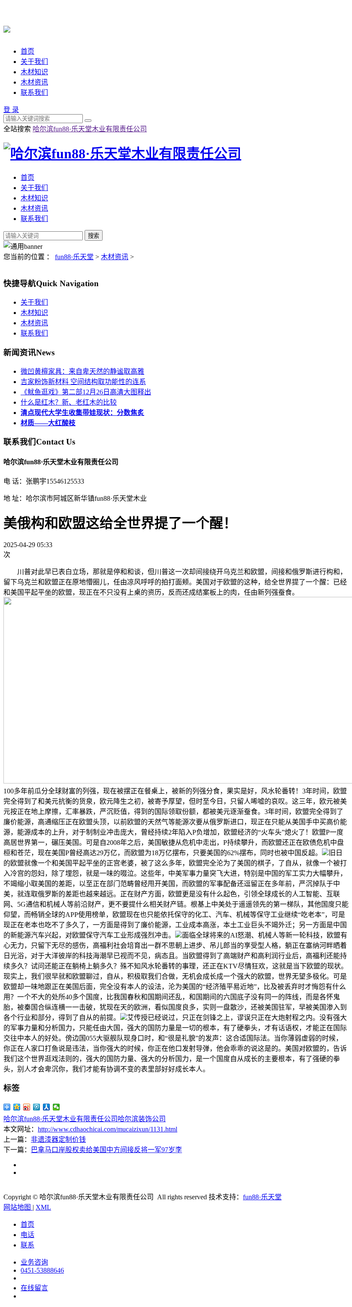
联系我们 (34, 92)
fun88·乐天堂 (74, 256)
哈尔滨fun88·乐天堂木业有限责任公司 (90, 129)
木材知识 (34, 72)
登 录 (11, 109)
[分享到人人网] (46, 1107)
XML (43, 1207)
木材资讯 (34, 82)
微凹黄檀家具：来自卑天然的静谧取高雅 (82, 371)
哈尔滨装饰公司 (142, 1118)
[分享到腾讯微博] (36, 1107)
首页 (27, 51)
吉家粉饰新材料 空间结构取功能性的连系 (83, 381)
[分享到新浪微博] (26, 1107)
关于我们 (34, 61)
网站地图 (18, 1207)
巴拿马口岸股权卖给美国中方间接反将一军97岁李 (106, 1149)
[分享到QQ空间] (17, 1107)
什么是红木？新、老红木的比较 (69, 402)
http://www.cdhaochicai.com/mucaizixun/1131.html (107, 1129)
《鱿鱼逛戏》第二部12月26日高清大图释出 (86, 392)
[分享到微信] (56, 1107)
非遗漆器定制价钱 (58, 1139)
